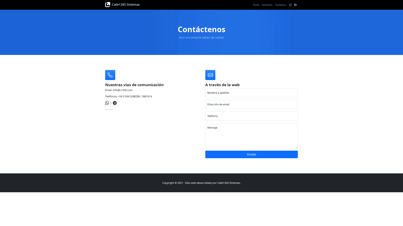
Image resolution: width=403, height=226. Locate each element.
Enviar (251, 154)
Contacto (280, 5)
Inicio (256, 5)
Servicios (267, 5)
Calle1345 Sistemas (125, 4)
